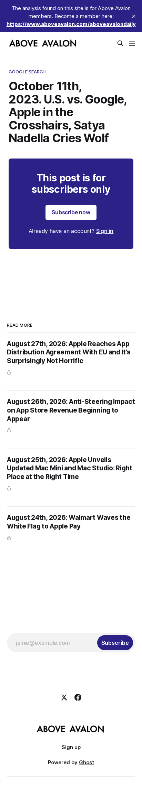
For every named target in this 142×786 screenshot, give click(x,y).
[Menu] (132, 43)
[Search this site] (120, 43)
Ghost (86, 762)
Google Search (28, 71)
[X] (64, 697)
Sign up (71, 747)
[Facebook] (77, 697)
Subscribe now (71, 212)
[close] (133, 16)
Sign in (105, 230)
